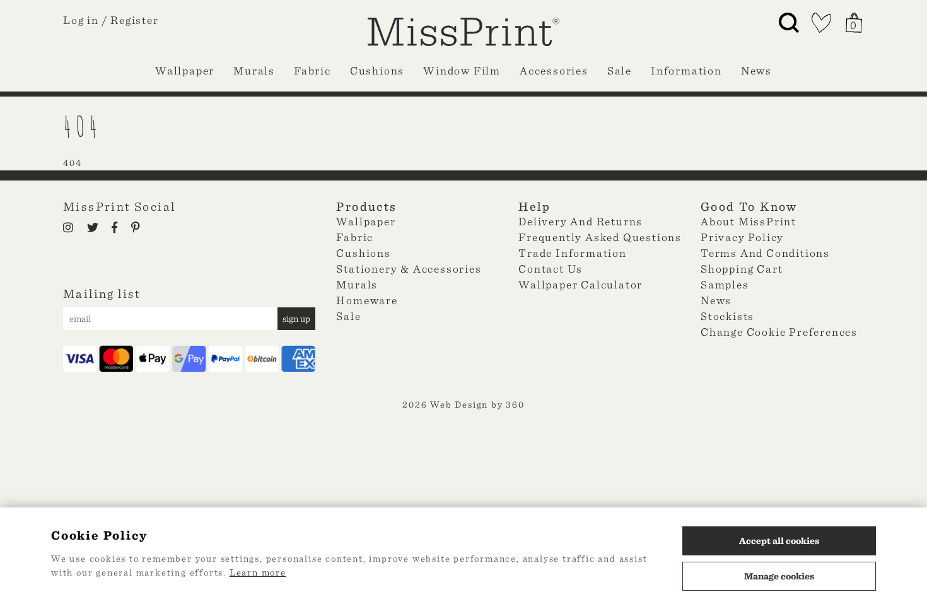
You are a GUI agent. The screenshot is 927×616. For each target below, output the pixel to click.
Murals (254, 70)
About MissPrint (748, 221)
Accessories (554, 70)
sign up (296, 318)
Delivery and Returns (580, 221)
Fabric (312, 70)
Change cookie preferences (779, 331)
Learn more (258, 572)
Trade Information (572, 252)
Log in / (85, 20)
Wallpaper (184, 70)
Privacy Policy (742, 237)
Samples (725, 284)
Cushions (377, 70)
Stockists (727, 316)
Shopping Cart (742, 268)
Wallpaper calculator (580, 284)
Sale (619, 70)
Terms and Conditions (765, 252)
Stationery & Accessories (408, 268)
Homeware (366, 300)
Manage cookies (779, 576)
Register (134, 20)
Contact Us (550, 268)
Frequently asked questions (600, 237)
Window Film (462, 70)
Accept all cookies (779, 541)
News (756, 70)
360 (515, 404)
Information (686, 70)
